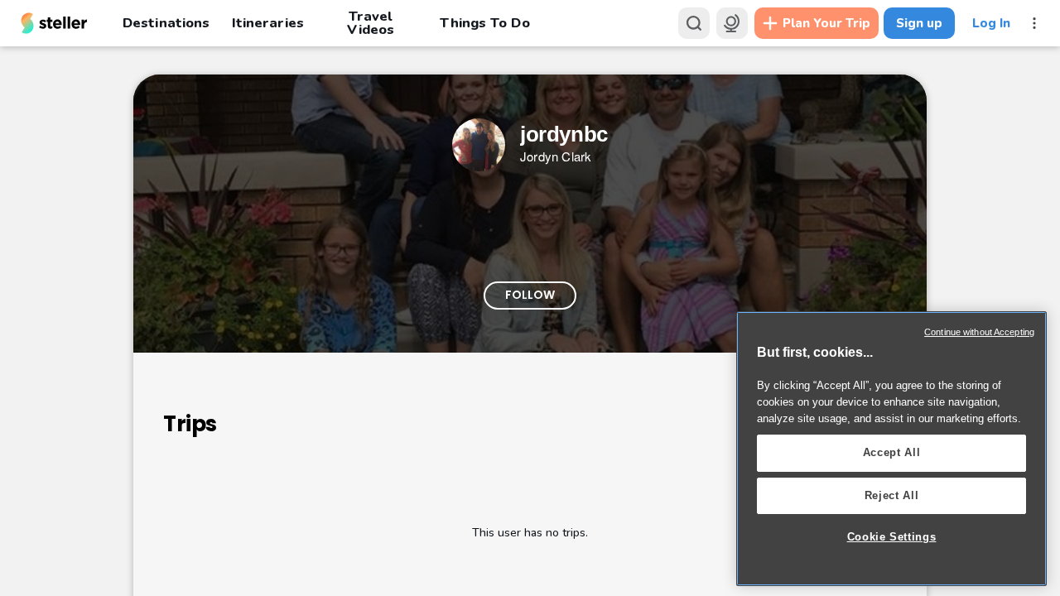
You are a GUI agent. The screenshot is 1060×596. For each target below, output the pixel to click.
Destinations (166, 22)
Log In (991, 23)
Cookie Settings (892, 537)
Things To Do (484, 22)
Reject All (892, 495)
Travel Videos (370, 23)
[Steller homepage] (54, 23)
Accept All (892, 452)
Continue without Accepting (979, 332)
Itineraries (267, 22)
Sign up (919, 23)
